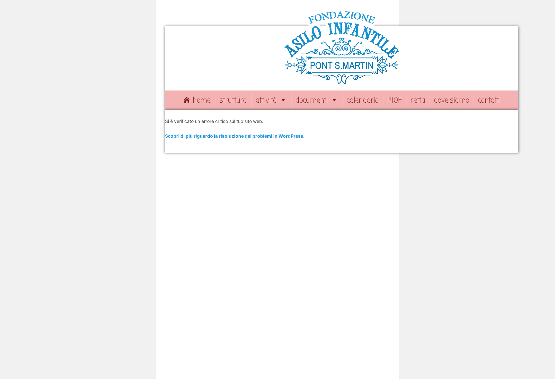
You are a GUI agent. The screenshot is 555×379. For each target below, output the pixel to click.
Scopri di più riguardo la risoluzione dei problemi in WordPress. (234, 136)
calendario (363, 100)
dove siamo (451, 100)
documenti (311, 100)
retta (417, 100)
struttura (233, 100)
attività (266, 100)
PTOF (394, 100)
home (202, 100)
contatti (489, 100)
